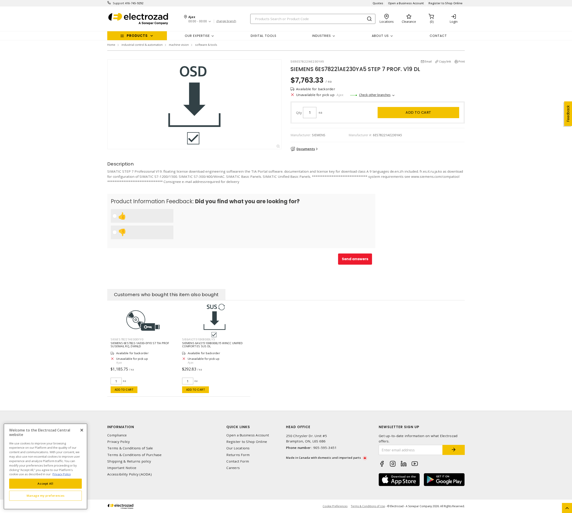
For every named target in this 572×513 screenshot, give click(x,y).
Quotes (378, 3)
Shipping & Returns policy (129, 461)
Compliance (117, 435)
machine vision (179, 45)
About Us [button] (380, 36)
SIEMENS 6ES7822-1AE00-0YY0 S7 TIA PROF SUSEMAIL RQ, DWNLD (140, 344)
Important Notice (121, 468)
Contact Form (237, 461)
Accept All (45, 484)
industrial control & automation (142, 45)
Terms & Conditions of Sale (130, 448)
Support (118, 3)
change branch (226, 21)
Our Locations (238, 448)
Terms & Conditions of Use (368, 506)
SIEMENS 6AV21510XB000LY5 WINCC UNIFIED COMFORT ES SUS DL (212, 344)
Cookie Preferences (335, 506)
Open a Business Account (406, 3)
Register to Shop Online (446, 3)
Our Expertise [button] (197, 36)
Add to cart (418, 112)
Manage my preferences (46, 496)
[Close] (82, 430)
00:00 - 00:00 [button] (197, 21)
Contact (438, 36)
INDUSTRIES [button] (321, 36)
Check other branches (375, 95)
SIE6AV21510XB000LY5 (198, 339)
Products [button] (137, 35)
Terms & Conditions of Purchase (134, 455)
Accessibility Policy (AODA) (129, 474)
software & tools (206, 45)
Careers (233, 468)
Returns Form (238, 455)
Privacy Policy (118, 442)
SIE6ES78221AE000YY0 (127, 339)
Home (111, 45)
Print (461, 61)
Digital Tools (263, 36)
